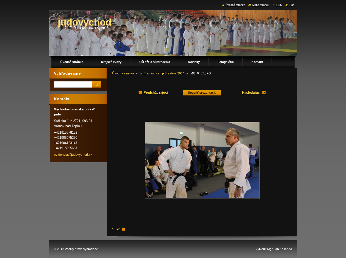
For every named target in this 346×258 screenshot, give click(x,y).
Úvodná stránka (123, 73)
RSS (279, 4)
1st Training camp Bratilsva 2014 (161, 73)
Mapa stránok (260, 4)
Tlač (291, 4)
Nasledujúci (251, 92)
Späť (116, 229)
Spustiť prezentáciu (202, 92)
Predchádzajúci (156, 92)
